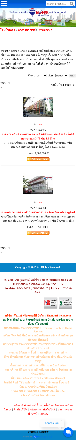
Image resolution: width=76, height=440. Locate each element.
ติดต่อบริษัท (20, 409)
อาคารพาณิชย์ (27, 30)
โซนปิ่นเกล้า (7, 30)
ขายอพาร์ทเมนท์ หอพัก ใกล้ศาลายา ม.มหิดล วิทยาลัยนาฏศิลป (38, 212)
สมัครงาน (35, 409)
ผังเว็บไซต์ (49, 409)
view (39, 124)
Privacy (44, 413)
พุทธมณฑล (45, 30)
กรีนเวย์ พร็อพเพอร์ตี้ (26, 405)
